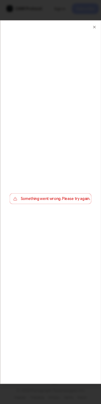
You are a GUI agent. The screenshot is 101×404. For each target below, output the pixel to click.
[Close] (94, 27)
